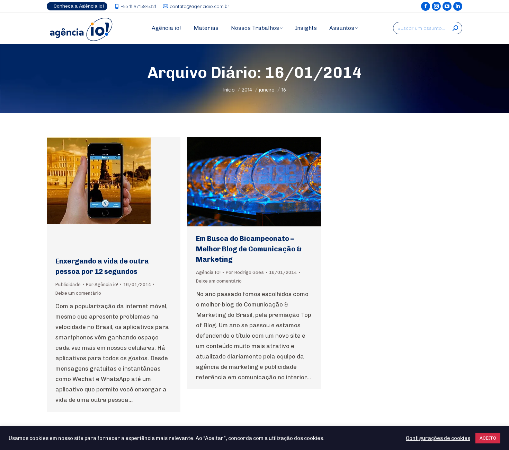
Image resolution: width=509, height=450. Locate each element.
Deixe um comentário (78, 293)
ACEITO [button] (488, 438)
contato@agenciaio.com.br (199, 6)
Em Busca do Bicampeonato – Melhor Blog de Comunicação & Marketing (249, 248)
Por (102, 284)
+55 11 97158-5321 (138, 6)
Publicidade (68, 284)
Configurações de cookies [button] (438, 438)
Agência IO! (208, 272)
